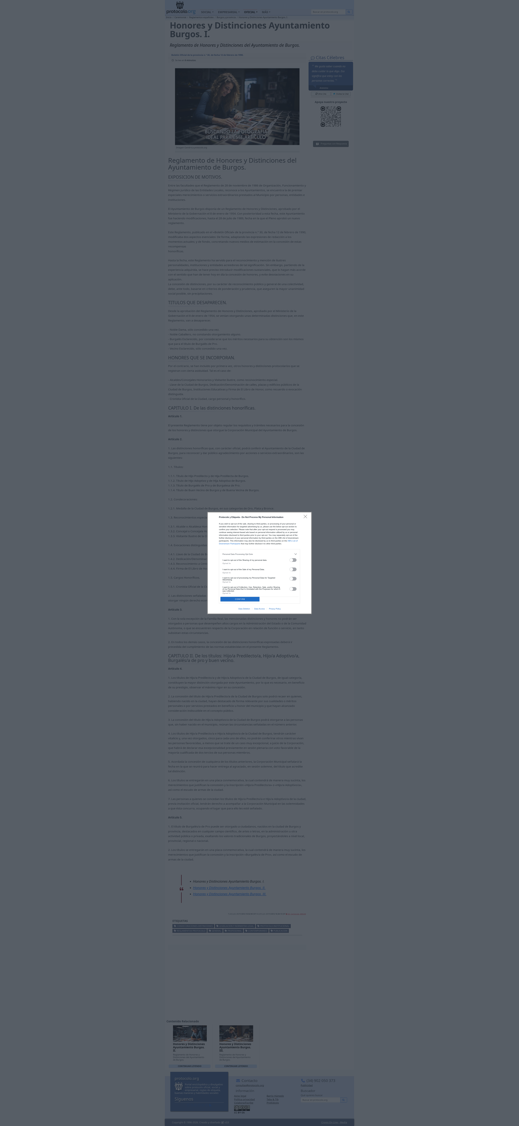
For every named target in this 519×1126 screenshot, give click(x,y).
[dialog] (259, 563)
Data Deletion (244, 609)
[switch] (293, 560)
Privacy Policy (275, 609)
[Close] (306, 517)
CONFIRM (240, 599)
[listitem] (259, 554)
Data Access (259, 609)
